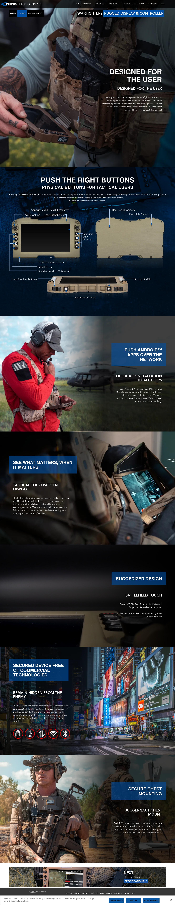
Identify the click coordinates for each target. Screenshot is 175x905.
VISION (13, 13)
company (94, 893)
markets (77, 893)
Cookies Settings (116, 900)
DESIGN (22, 13)
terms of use (129, 893)
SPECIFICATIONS (35, 13)
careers (109, 893)
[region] (87, 900)
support (85, 893)
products (68, 893)
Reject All (133, 900)
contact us (118, 893)
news (102, 893)
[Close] (171, 900)
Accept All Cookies (151, 900)
